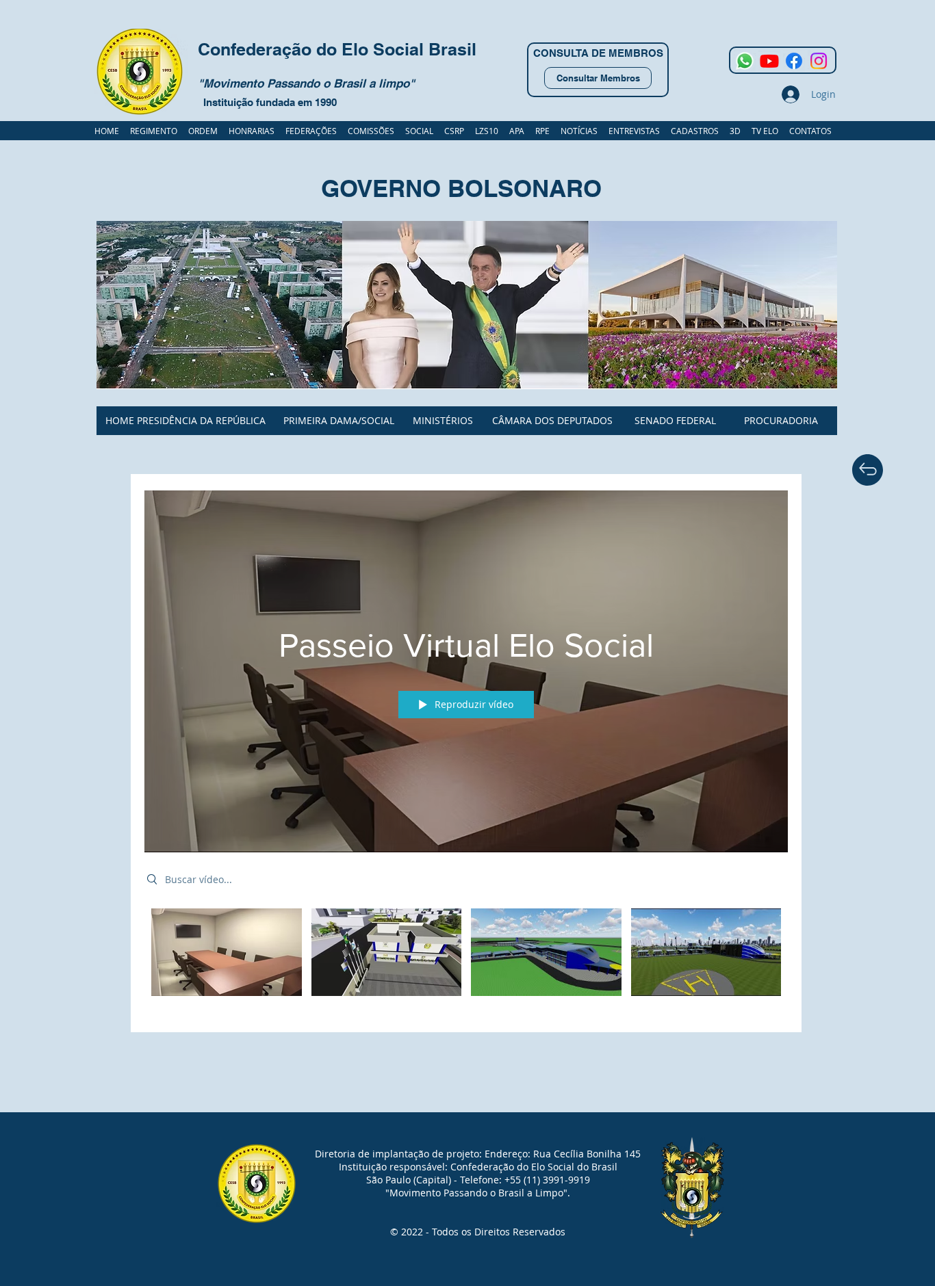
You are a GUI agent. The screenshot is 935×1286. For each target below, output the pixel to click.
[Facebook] (794, 61)
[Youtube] (769, 61)
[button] (694, 131)
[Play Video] (226, 952)
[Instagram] (819, 61)
